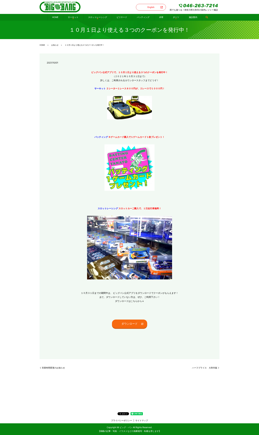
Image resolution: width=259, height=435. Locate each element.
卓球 (161, 17)
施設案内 (193, 17)
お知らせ (54, 45)
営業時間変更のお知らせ (53, 367)
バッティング (143, 17)
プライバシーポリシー (121, 420)
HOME (55, 17)
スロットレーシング (97, 17)
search (207, 17)
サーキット (73, 17)
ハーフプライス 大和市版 (204, 367)
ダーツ (176, 17)
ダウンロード (129, 323)
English (150, 7)
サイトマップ (141, 420)
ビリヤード (122, 17)
